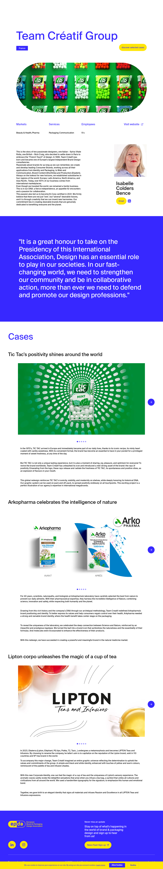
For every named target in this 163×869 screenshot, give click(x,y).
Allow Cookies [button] (117, 865)
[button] (151, 402)
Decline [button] (133, 865)
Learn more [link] (100, 865)
